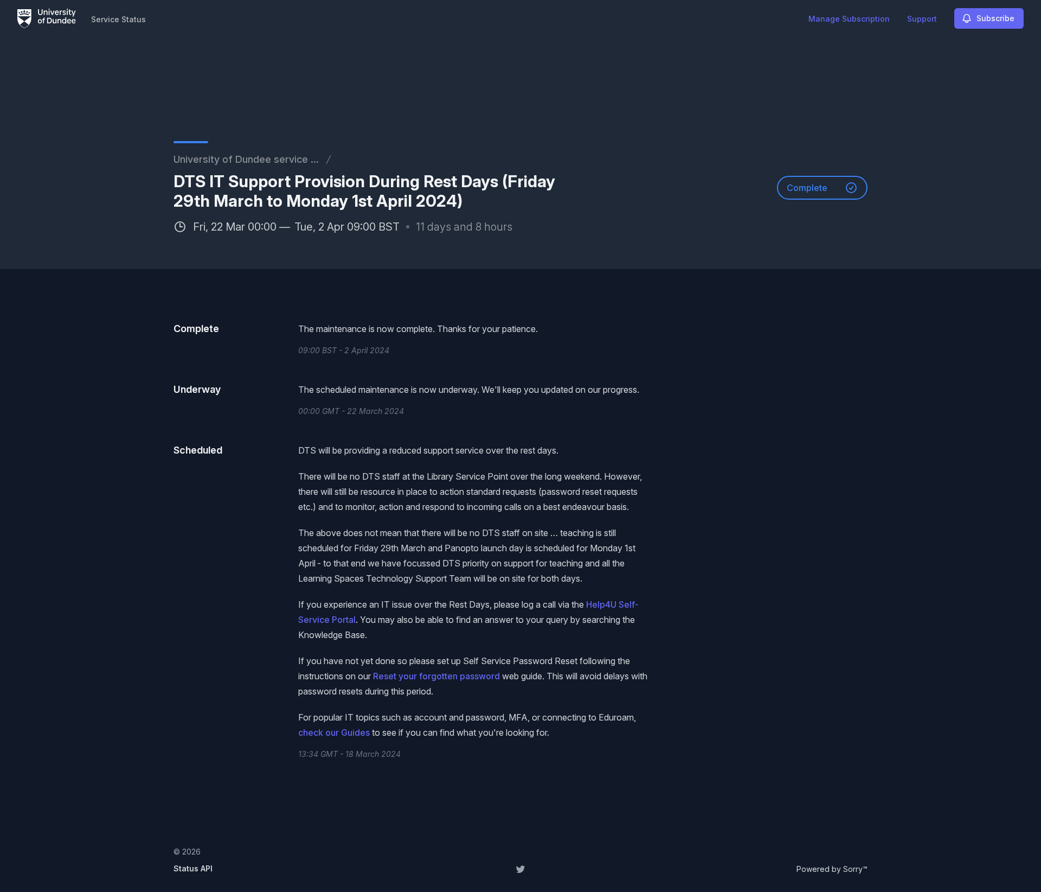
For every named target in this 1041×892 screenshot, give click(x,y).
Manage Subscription (849, 18)
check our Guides (334, 732)
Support (922, 18)
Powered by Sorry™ (832, 869)
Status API (193, 868)
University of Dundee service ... (246, 159)
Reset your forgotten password (436, 676)
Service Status (118, 19)
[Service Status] (46, 18)
